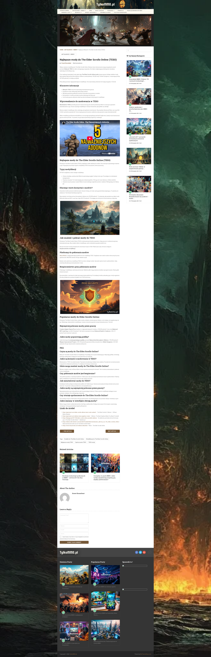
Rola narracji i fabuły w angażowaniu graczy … (137, 167)
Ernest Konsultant (66, 63)
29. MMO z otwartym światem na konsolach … (72, 587)
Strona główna (64, 10)
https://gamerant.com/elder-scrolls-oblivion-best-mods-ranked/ (79, 412)
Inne (90, 10)
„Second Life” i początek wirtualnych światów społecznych (137, 138)
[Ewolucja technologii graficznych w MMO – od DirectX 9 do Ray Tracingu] (74, 463)
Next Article (112, 431)
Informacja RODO (105, 12)
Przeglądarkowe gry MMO (134, 10)
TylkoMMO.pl (105, 4)
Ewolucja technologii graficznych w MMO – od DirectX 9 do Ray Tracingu (73, 477)
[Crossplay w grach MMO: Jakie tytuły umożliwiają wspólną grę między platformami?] (105, 463)
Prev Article (67, 431)
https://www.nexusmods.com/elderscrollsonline (75, 425)
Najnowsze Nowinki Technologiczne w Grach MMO (105, 642)
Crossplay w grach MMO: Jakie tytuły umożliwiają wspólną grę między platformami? (104, 477)
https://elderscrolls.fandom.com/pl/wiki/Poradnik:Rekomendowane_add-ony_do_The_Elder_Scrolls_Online (91, 421)
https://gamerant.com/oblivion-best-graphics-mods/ (76, 416)
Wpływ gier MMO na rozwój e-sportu (105, 586)
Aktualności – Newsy (78, 10)
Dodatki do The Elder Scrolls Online (74, 439)
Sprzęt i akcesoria (90, 12)
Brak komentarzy (77, 63)
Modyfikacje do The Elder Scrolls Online (97, 439)
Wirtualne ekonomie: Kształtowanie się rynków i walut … (138, 196)
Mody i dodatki (99, 10)
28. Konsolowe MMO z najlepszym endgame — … (72, 616)
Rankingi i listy (65, 12)
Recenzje (77, 12)
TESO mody (91, 442)
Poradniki (110, 10)
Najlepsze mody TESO (67, 442)
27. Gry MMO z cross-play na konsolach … (71, 644)
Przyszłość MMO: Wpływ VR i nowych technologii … (139, 80)
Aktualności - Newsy (67, 54)
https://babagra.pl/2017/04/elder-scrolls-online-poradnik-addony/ (80, 418)
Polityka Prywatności (120, 12)
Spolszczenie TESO (80, 442)
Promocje (120, 10)
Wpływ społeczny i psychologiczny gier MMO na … (138, 109)
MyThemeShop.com (145, 654)
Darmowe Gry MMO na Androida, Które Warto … (105, 614)
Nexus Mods (63, 255)
